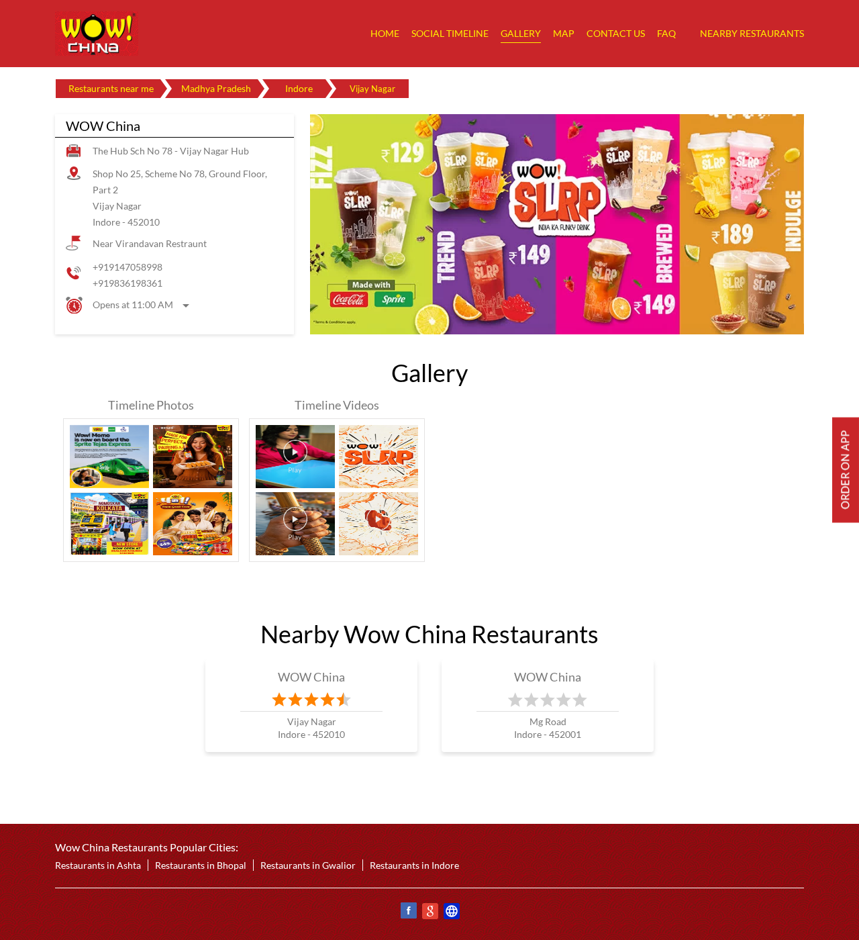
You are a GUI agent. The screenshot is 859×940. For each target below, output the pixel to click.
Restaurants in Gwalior (308, 865)
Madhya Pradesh (216, 88)
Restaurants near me (111, 88)
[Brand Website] (451, 913)
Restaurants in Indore (414, 865)
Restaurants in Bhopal (200, 865)
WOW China (312, 676)
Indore (299, 88)
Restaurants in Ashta (98, 865)
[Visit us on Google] (429, 913)
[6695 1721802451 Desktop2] (845, 470)
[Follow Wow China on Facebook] (408, 913)
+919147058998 (127, 267)
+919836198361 (127, 283)
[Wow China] (96, 33)
